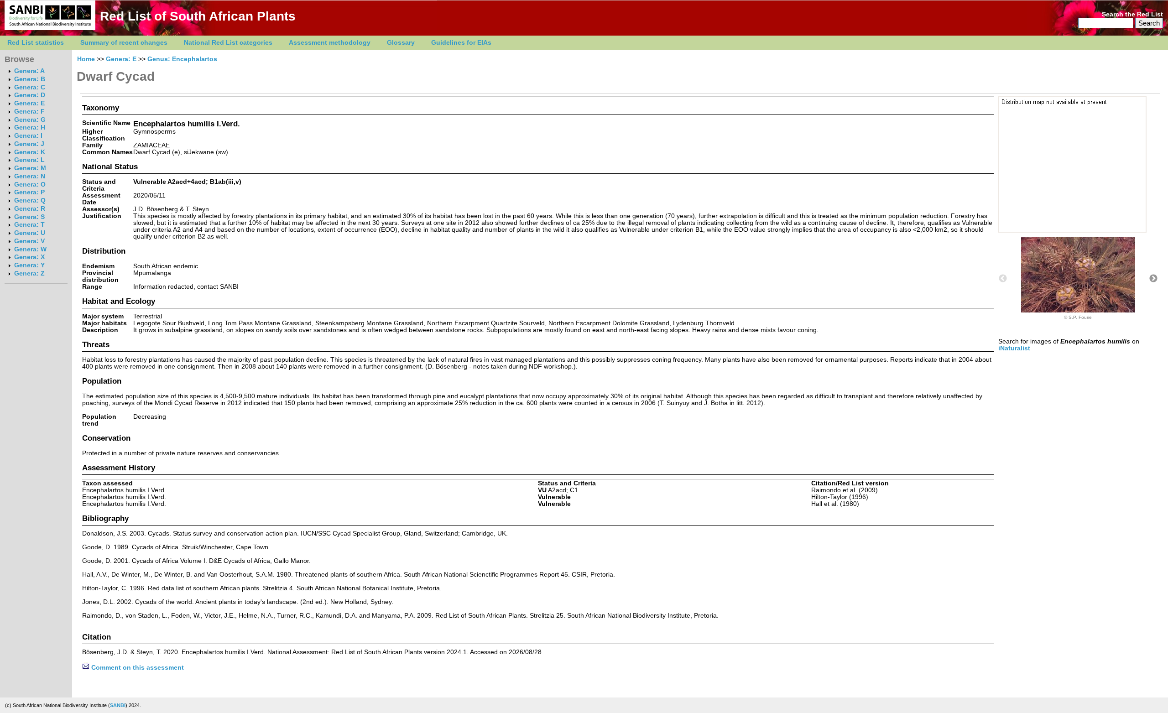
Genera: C (29, 87)
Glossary (401, 42)
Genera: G (30, 119)
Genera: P (29, 192)
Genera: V (29, 241)
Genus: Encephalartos (182, 59)
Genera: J (29, 144)
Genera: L (29, 159)
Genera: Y (29, 265)
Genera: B (29, 79)
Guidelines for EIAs (461, 42)
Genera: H (29, 127)
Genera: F (29, 111)
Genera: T (29, 224)
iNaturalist (1014, 348)
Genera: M (30, 168)
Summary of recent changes (123, 42)
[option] (1078, 278)
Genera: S (29, 216)
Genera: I (28, 135)
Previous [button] (1002, 278)
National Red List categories (228, 42)
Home (86, 59)
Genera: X (29, 257)
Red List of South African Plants (198, 16)
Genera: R (29, 208)
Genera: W (30, 249)
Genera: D (29, 95)
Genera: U (29, 232)
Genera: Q (30, 200)
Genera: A (29, 71)
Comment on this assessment (136, 667)
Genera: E (29, 103)
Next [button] (1153, 278)
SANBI (117, 705)
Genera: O (30, 184)
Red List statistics (35, 42)
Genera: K (29, 152)
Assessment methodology (329, 42)
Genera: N (29, 176)
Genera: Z (29, 273)
